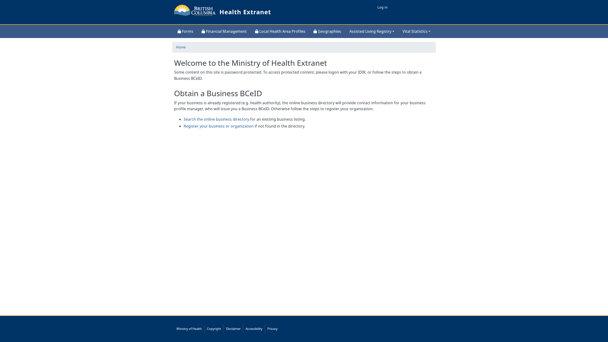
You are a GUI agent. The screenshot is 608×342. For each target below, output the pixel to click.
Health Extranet (245, 12)
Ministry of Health (189, 329)
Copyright (214, 329)
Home (181, 47)
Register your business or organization (219, 126)
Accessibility (254, 329)
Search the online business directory (216, 119)
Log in (382, 7)
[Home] (195, 12)
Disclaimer (233, 329)
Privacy (272, 329)
